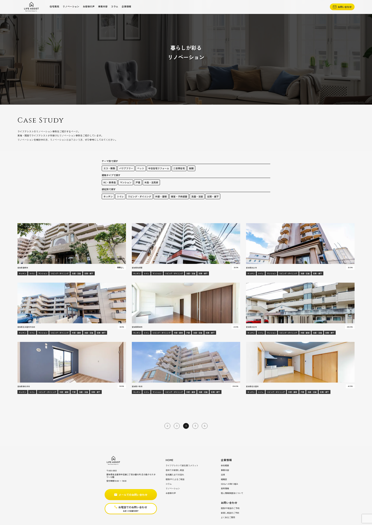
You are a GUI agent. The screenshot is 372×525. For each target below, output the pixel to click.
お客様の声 (89, 6)
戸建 (138, 182)
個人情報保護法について (232, 493)
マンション (126, 182)
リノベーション (71, 6)
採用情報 (225, 488)
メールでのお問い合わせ (133, 495)
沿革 (223, 474)
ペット (140, 168)
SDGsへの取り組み (229, 483)
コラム (114, 6)
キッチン (108, 196)
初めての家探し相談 (175, 470)
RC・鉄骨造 (109, 182)
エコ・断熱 (109, 168)
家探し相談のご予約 (230, 512)
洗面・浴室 (197, 196)
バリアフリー (126, 168)
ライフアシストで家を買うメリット (182, 465)
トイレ (120, 196)
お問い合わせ (345, 7)
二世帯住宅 (179, 168)
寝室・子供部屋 (179, 196)
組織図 (224, 479)
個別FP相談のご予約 (230, 508)
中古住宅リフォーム (158, 168)
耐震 (191, 168)
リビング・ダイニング (139, 196)
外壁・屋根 (161, 196)
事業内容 (103, 6)
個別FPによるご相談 (175, 479)
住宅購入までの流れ (175, 474)
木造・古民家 (151, 182)
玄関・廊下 (213, 196)
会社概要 (225, 465)
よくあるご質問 (228, 517)
